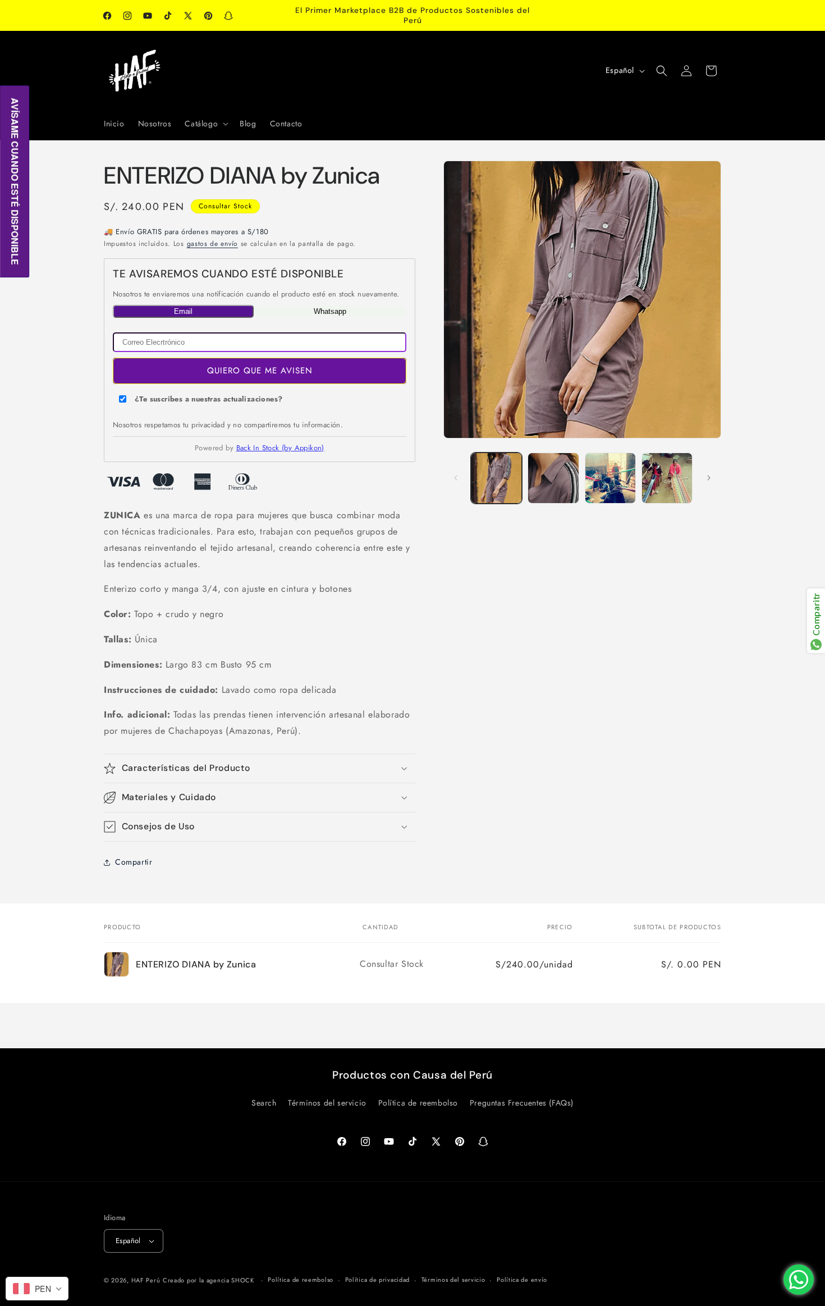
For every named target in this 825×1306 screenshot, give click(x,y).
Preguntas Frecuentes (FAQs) (522, 1102)
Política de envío (522, 1279)
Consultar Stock (225, 206)
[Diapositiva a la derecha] (708, 477)
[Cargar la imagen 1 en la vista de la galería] (496, 478)
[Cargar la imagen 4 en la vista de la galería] (667, 478)
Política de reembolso (418, 1102)
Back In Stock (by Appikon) (280, 447)
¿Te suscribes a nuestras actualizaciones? (208, 399)
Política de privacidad (377, 1279)
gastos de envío (213, 244)
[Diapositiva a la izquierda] (455, 477)
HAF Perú (146, 1280)
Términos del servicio (327, 1102)
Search (264, 1102)
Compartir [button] (133, 861)
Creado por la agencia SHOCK (208, 1280)
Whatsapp (330, 311)
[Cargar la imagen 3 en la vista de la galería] (610, 478)
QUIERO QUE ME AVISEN (260, 370)
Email (183, 311)
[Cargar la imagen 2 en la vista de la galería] (553, 478)
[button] (205, 123)
